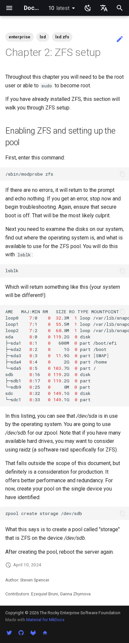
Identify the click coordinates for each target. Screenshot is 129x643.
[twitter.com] (9, 632)
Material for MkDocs (45, 619)
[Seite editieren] (120, 39)
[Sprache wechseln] (103, 8)
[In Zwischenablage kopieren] (122, 174)
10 (58, 8)
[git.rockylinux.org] (33, 632)
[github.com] (21, 632)
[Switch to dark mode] (88, 8)
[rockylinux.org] (45, 632)
